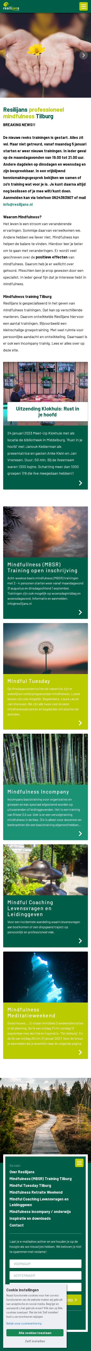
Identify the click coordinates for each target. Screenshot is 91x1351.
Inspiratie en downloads (30, 1218)
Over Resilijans (22, 1171)
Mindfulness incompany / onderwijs (40, 1211)
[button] (7, 55)
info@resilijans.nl (18, 204)
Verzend (65, 1300)
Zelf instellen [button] (35, 1341)
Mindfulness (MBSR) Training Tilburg (41, 1178)
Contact (17, 1225)
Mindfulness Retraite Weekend (36, 1192)
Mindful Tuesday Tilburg (30, 1185)
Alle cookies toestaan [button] (35, 1333)
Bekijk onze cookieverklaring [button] (23, 1323)
